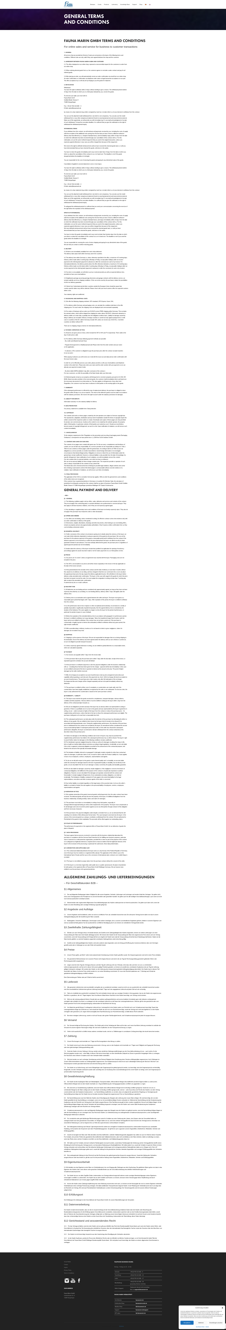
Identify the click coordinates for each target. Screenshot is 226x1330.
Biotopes (92, 4)
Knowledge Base (125, 4)
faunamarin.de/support (142, 1310)
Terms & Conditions (69, 1273)
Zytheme (121, 1326)
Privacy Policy (67, 1270)
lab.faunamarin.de (141, 1313)
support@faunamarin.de (141, 1289)
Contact (66, 1264)
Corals (99, 4)
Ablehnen (201, 1322)
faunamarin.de (140, 1300)
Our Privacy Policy (200, 1326)
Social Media (67, 1261)
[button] (222, 1308)
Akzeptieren (187, 1322)
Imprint (207, 1326)
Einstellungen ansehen (215, 1322)
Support (134, 4)
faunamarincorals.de (141, 1303)
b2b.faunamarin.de (141, 1306)
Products (106, 4)
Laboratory (115, 4)
